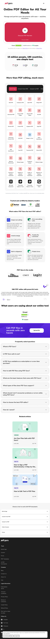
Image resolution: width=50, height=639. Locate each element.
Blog (2, 570)
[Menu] (43, 3)
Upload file (36, 330)
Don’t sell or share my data (5, 612)
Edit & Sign (13, 89)
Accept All (17, 635)
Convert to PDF (34, 89)
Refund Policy (4, 608)
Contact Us (4, 573)
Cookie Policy (7, 633)
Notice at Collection (3, 600)
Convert (3, 552)
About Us (3, 577)
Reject (11, 635)
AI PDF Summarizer (4, 563)
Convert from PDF (23, 89)
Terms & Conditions (3, 592)
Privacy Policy (42, 632)
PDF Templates (5, 559)
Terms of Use (25, 48)
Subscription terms (4, 587)
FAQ (2, 580)
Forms (2, 555)
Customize (6, 635)
